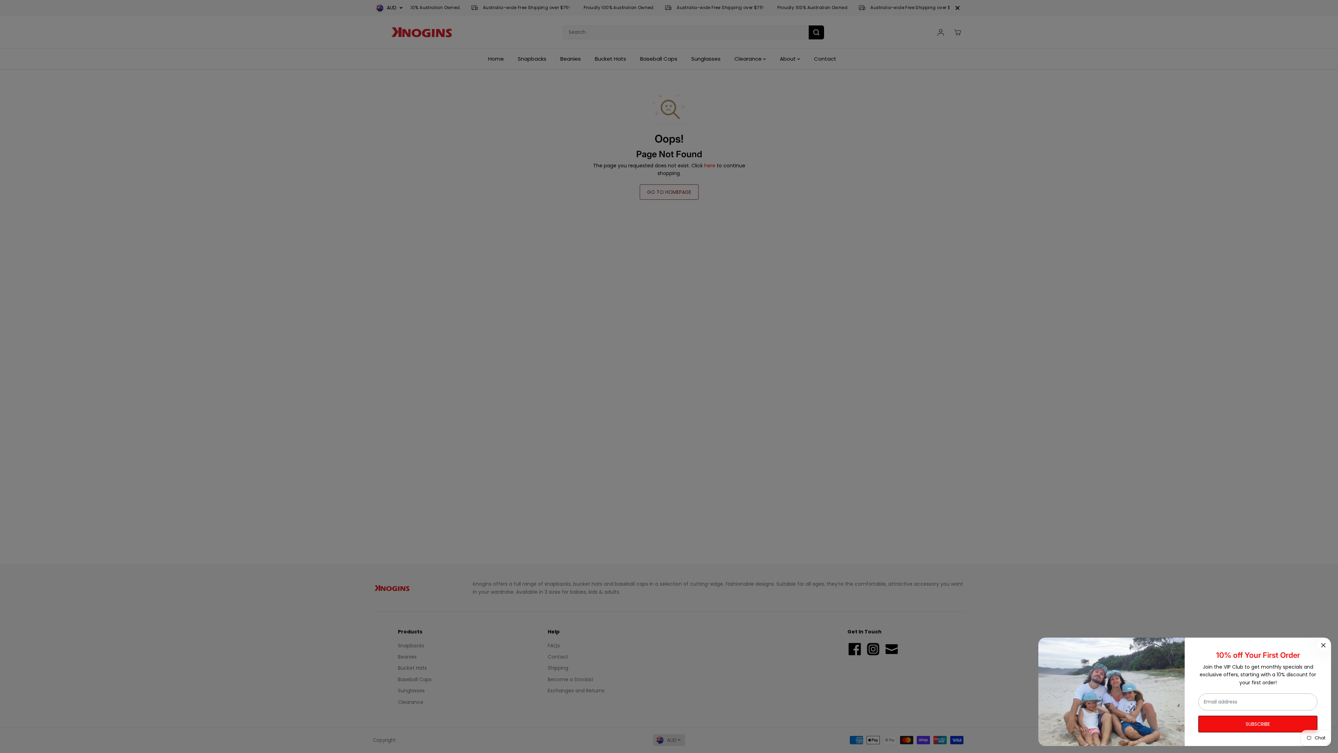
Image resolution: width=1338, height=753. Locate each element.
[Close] (1323, 645)
